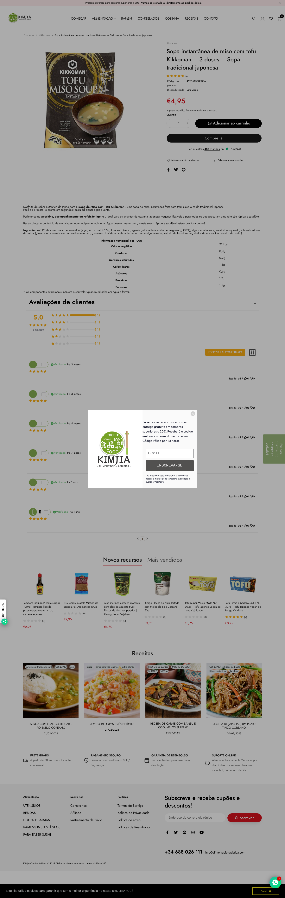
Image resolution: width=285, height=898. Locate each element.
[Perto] (193, 413)
